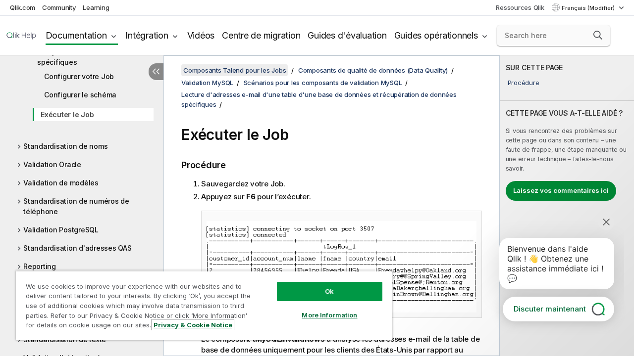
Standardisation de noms (65, 146)
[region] (204, 305)
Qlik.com (22, 7)
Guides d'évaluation (347, 35)
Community (59, 7)
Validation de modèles (61, 182)
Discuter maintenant (550, 308)
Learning (96, 7)
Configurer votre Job (79, 76)
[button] (597, 35)
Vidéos (201, 35)
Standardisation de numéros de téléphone (76, 206)
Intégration (146, 35)
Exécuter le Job (67, 114)
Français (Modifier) (589, 7)
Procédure (523, 83)
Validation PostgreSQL (61, 229)
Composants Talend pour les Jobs (234, 70)
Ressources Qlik (520, 7)
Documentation (76, 35)
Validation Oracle (52, 164)
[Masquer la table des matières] (156, 71)
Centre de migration (261, 35)
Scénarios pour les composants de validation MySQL (323, 83)
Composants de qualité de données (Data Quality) (373, 70)
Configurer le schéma (80, 94)
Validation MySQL (207, 83)
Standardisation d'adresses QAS (77, 248)
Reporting (39, 266)
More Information (329, 315)
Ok (329, 291)
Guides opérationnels (436, 35)
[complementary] (567, 205)
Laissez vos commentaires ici (561, 190)
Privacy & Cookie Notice (193, 325)
